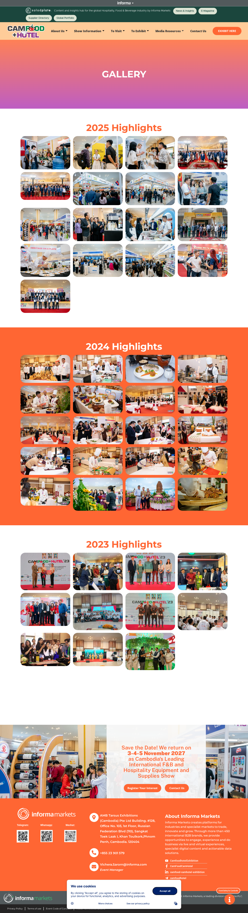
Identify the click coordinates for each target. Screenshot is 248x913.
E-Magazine (207, 11)
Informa (124, 2)
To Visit (116, 31)
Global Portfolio (65, 18)
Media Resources (168, 31)
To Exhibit (138, 31)
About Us (57, 31)
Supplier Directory (39, 18)
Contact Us (198, 31)
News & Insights (185, 11)
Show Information (87, 31)
